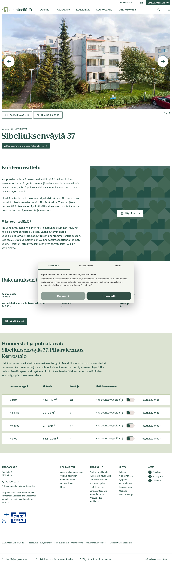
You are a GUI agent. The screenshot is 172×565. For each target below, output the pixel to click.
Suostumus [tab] (53, 265)
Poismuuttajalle (97, 483)
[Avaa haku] (159, 10)
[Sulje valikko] (168, 9)
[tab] (17, 115)
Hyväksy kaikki (109, 296)
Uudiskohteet (66, 483)
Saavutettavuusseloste (96, 543)
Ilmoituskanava (61, 543)
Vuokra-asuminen (68, 476)
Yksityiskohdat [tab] (86, 265)
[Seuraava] (162, 61)
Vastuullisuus (125, 483)
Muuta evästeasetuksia (121, 543)
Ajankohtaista (126, 476)
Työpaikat (123, 479)
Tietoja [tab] (118, 265)
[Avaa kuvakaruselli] (86, 61)
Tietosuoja (33, 543)
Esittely (122, 472)
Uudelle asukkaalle (98, 479)
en (141, 3)
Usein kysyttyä (97, 487)
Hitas (62, 487)
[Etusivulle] (17, 9)
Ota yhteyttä (126, 2)
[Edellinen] (9, 61)
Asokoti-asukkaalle (99, 472)
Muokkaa (61, 296)
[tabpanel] (86, 61)
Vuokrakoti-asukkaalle (100, 476)
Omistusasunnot (68, 479)
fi (137, 3)
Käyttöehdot (46, 543)
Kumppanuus (125, 487)
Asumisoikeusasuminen (71, 472)
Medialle (123, 491)
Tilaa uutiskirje (126, 494)
